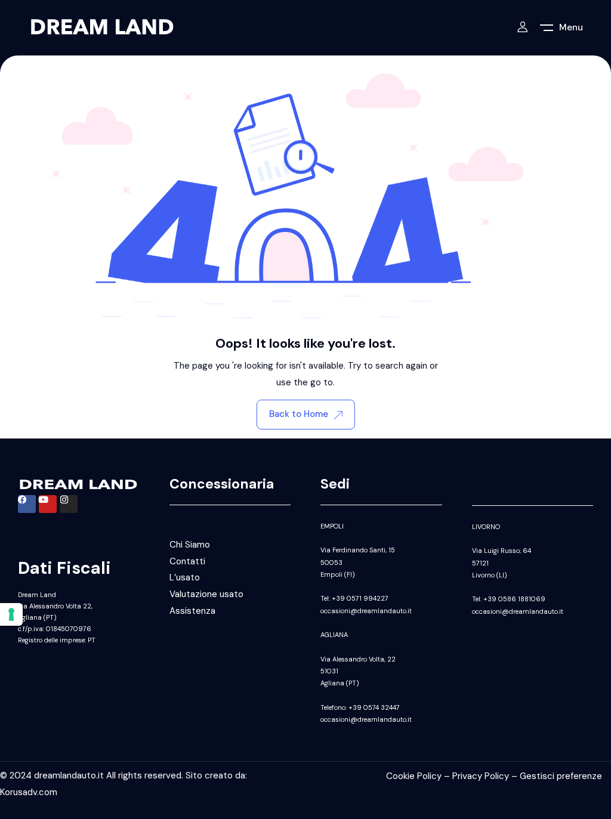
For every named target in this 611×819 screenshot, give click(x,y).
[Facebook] (27, 504)
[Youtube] (48, 504)
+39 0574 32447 (374, 707)
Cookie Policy (414, 776)
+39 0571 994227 (360, 598)
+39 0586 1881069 (514, 599)
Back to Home (298, 414)
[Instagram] (69, 504)
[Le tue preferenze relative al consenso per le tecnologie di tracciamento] (11, 614)
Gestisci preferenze (561, 776)
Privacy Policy (480, 776)
